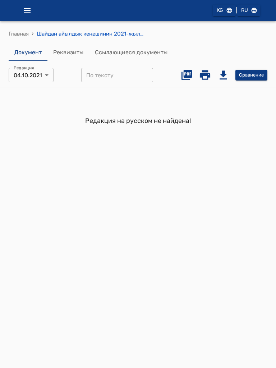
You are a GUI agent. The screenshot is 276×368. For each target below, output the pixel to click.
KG (220, 10)
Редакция (24, 67)
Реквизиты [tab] (68, 52)
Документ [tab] (28, 52)
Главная (19, 34)
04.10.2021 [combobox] (28, 75)
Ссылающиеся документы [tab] (131, 52)
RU (244, 10)
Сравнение (251, 75)
